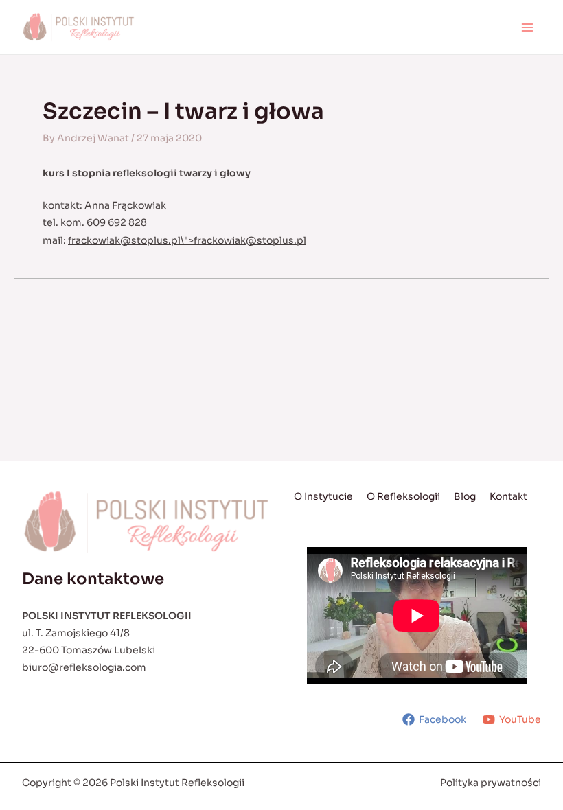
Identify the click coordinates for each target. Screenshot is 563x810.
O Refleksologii (403, 496)
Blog (465, 496)
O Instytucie (323, 496)
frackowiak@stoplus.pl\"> (187, 240)
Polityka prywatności (490, 782)
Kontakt (508, 496)
